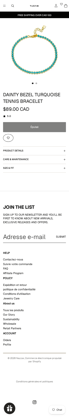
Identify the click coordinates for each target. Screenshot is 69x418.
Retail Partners (12, 328)
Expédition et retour (15, 285)
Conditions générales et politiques (34, 381)
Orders (7, 340)
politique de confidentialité (19, 289)
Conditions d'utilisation (16, 294)
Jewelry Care (11, 298)
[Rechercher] (12, 6)
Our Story (9, 315)
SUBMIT (61, 236)
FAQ (5, 268)
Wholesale (9, 323)
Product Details (13, 150)
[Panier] (66, 6)
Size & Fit (8, 168)
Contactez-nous (13, 259)
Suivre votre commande (17, 264)
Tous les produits (13, 310)
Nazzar (20, 358)
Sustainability (11, 319)
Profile (7, 344)
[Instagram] (34, 402)
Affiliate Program (13, 273)
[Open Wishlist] (61, 6)
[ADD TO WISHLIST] (8, 138)
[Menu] (4, 5)
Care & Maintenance (16, 159)
